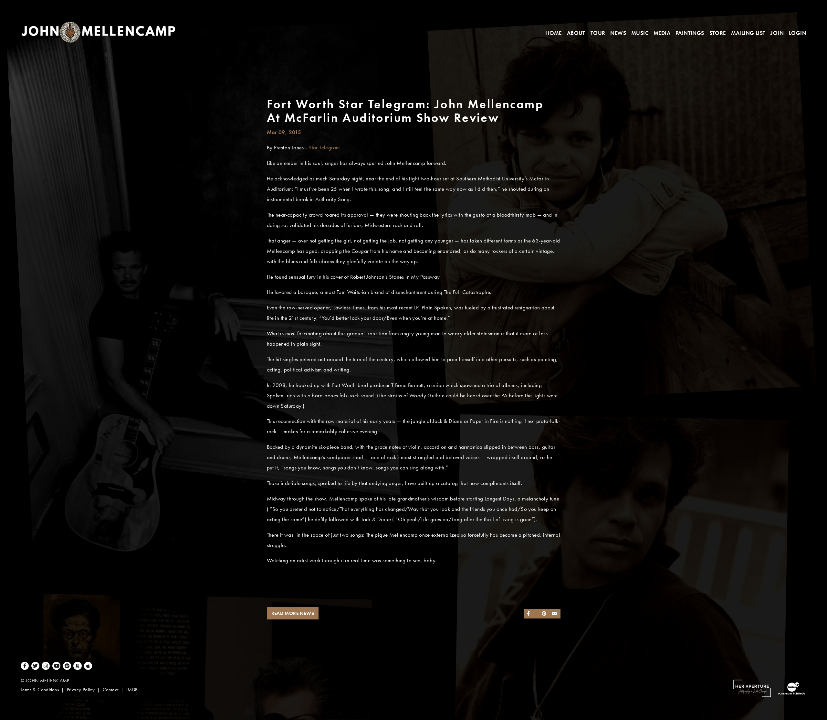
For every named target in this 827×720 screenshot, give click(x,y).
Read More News (292, 613)
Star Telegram (324, 147)
